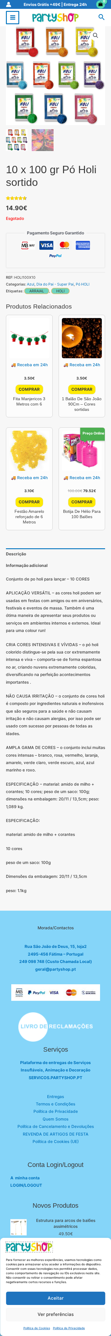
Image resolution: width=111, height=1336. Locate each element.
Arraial (36, 291)
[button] (101, 17)
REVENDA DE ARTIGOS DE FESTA (56, 1134)
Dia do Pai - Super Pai (55, 284)
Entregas (55, 1096)
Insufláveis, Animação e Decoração (55, 1070)
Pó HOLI (82, 284)
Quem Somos (55, 1119)
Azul (30, 284)
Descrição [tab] (16, 554)
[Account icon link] (8, 4)
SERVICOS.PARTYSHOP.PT (55, 1077)
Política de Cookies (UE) (56, 1141)
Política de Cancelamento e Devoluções (55, 1126)
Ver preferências (56, 1314)
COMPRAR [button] (29, 389)
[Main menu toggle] (12, 17)
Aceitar (56, 1298)
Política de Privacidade (69, 1328)
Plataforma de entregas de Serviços (55, 1062)
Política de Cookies (36, 1328)
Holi (60, 291)
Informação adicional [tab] (27, 565)
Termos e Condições (55, 1104)
